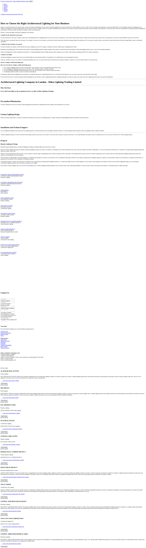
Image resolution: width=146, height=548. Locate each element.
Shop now (20, 14)
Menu (31, 1)
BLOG (5, 8)
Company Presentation (6, 345)
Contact (5, 11)
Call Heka (3, 14)
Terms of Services (5, 348)
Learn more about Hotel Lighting (9, 397)
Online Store (4, 339)
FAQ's (2, 335)
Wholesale (3, 342)
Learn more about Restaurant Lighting (11, 511)
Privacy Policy (4, 346)
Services (6, 5)
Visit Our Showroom (6, 333)
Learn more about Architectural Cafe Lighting (13, 494)
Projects (5, 6)
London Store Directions (12, 14)
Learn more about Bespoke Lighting (10, 413)
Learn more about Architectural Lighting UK (12, 526)
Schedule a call (4, 331)
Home (5, 4)
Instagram (3, 343)
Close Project (4, 383)
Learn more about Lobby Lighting (10, 380)
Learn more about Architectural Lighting (11, 429)
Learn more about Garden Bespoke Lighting (12, 460)
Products (6, 9)
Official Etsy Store (5, 341)
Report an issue (4, 334)
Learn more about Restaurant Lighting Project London (15, 477)
